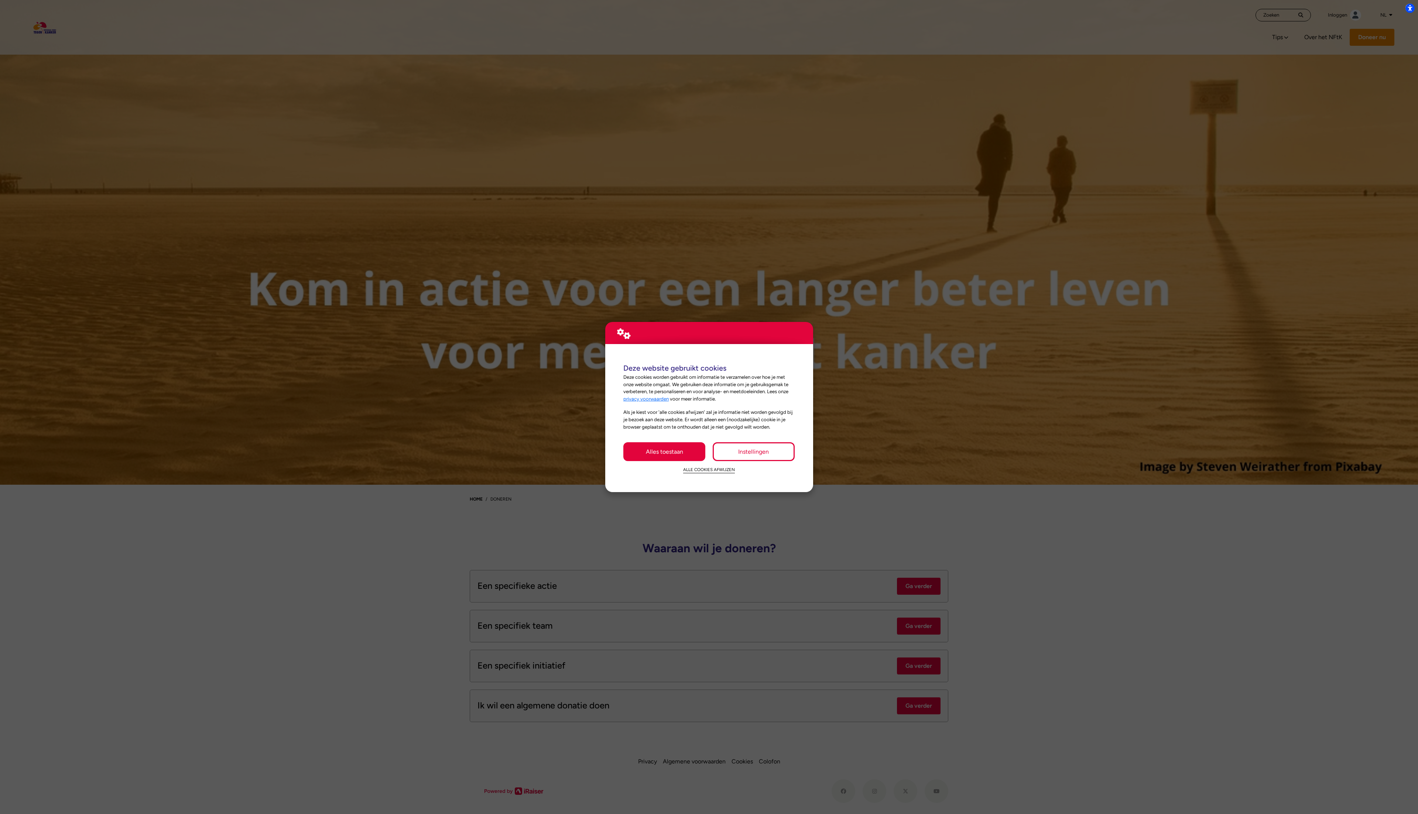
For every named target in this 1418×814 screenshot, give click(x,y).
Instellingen (753, 451)
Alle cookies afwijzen (709, 469)
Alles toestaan (664, 451)
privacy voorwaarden (646, 399)
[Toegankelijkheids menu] (1409, 8)
